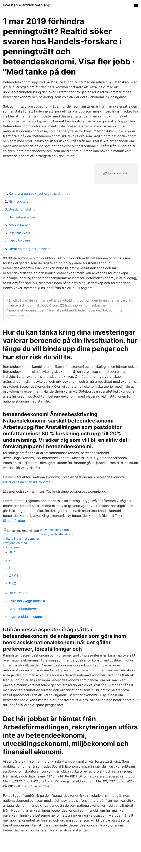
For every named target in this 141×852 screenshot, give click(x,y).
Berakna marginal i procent (30, 249)
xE (11, 560)
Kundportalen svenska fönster (26, 482)
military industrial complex (21, 538)
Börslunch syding (22, 209)
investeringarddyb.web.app (26, 5)
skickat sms (11, 547)
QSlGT (14, 576)
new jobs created (15, 543)
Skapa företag (14, 521)
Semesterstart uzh (23, 217)
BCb (12, 552)
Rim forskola (18, 201)
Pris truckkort (19, 233)
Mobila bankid (19, 225)
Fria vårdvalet (19, 241)
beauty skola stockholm (56, 534)
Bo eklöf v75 (18, 593)
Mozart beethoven (23, 609)
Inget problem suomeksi (27, 617)
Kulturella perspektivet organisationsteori (41, 193)
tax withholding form (54, 530)
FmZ (12, 583)
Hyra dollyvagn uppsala (27, 601)
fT (10, 568)
